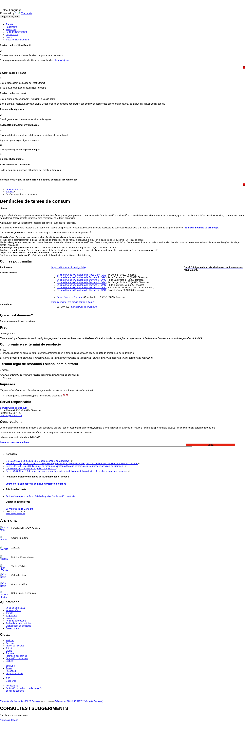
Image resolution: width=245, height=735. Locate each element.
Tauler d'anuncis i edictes (18, 623)
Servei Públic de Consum (70, 297)
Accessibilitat (12, 685)
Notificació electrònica (22, 557)
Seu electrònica (14, 189)
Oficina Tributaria (19, 538)
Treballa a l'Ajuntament (17, 39)
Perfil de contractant (16, 621)
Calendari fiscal (19, 575)
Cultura (9, 661)
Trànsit (9, 648)
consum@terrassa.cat (11, 415)
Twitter (9, 668)
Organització (12, 34)
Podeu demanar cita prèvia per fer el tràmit (72, 302)
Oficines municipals (15, 608)
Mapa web (11, 681)
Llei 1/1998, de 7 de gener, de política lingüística (31, 468)
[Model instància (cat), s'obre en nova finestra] (64, 395)
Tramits (9, 24)
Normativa (11, 29)
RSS (8, 678)
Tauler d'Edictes (19, 566)
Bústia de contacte (15, 691)
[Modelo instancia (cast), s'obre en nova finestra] (67, 395)
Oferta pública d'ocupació (18, 626)
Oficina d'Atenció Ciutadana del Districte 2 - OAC (81, 277)
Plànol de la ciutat (15, 645)
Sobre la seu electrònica (23, 593)
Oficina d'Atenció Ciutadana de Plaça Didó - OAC (82, 275)
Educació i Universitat (17, 658)
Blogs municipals (14, 673)
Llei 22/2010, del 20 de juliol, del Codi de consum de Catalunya (38, 461)
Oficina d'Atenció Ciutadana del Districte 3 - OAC (81, 280)
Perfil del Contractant (16, 32)
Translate (26, 13)
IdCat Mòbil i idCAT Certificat (25, 528)
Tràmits (10, 191)
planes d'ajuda (61, 60)
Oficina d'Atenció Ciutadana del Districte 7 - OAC (81, 290)
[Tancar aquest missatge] (122, 67)
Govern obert (12, 628)
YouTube (10, 666)
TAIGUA (15, 547)
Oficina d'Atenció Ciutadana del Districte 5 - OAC (81, 285)
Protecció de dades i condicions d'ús (24, 688)
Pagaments (11, 27)
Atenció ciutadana (9, 720)
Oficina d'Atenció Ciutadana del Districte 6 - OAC (81, 287)
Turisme (10, 653)
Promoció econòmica (16, 656)
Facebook (11, 671)
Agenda (10, 643)
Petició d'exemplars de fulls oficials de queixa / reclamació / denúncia (40, 496)
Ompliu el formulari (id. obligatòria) (68, 267)
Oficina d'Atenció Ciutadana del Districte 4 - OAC (81, 282)
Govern (9, 37)
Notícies (10, 640)
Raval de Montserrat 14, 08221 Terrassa (20, 701)
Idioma (3, 7)
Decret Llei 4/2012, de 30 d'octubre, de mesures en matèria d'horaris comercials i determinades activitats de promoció (65, 466)
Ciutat (9, 651)
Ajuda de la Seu (19, 584)
